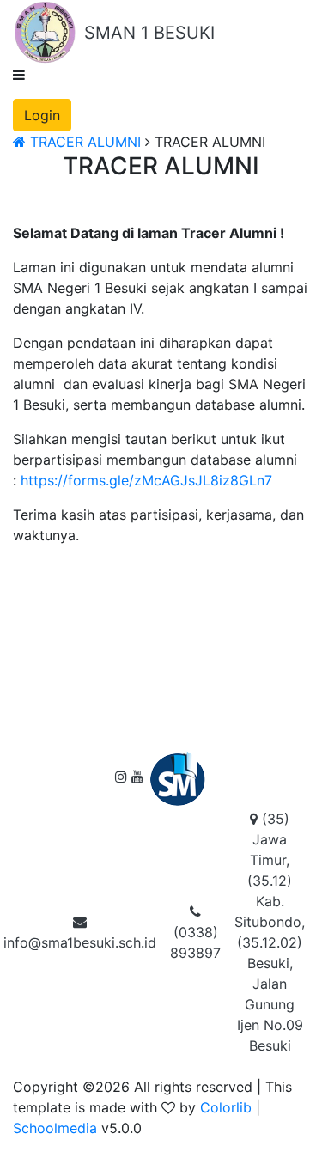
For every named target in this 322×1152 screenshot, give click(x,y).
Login (42, 115)
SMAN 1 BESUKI (149, 32)
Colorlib (226, 1107)
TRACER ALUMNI (83, 141)
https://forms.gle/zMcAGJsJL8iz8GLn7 (146, 480)
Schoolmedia (55, 1128)
